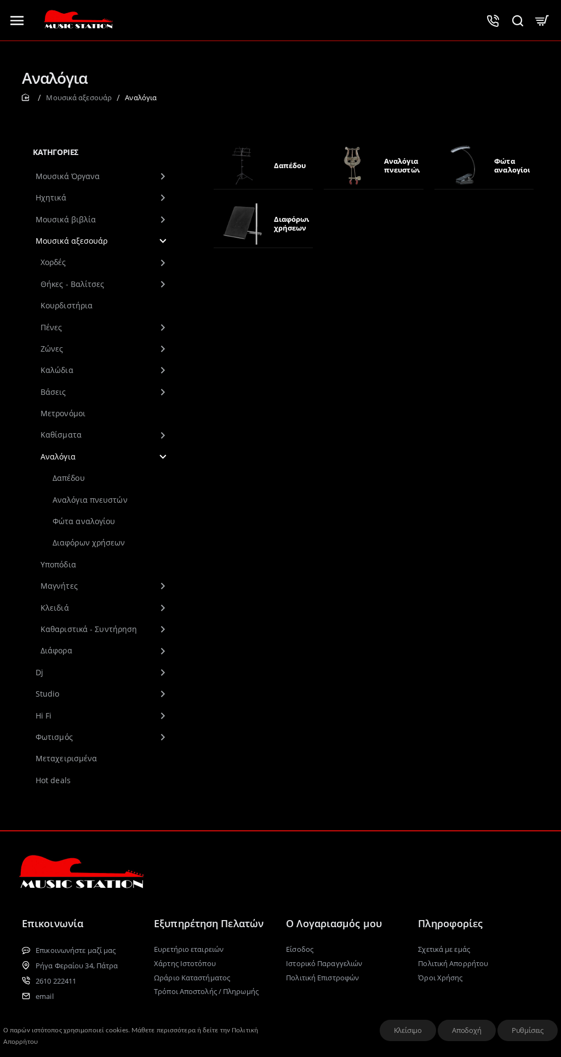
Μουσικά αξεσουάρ (79, 97)
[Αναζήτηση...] (517, 20)
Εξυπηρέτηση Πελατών (209, 923)
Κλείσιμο (408, 1030)
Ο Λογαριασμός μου (334, 923)
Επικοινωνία (52, 923)
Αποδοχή (467, 1030)
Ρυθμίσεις (527, 1030)
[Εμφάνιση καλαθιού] (542, 20)
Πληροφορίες (450, 923)
